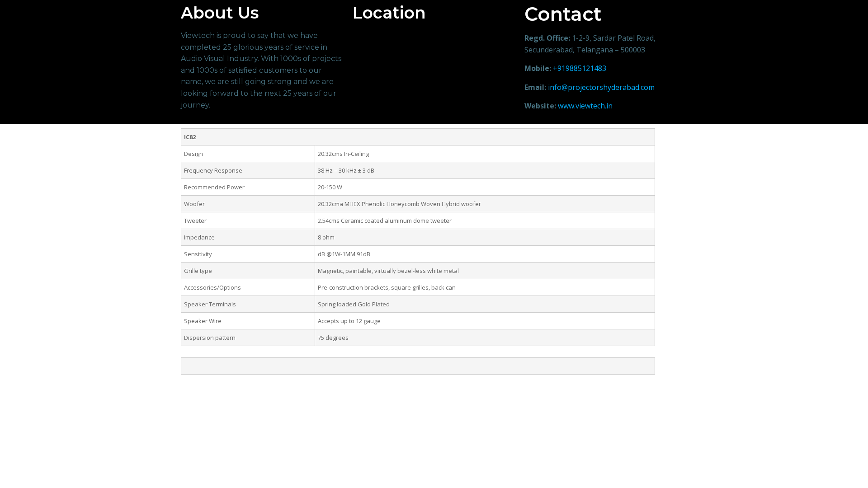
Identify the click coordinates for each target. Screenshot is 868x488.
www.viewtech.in (585, 106)
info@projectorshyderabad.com (601, 87)
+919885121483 (579, 68)
